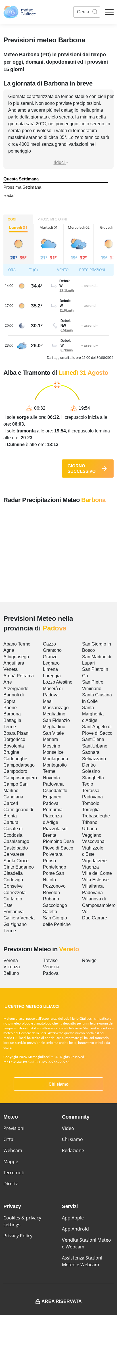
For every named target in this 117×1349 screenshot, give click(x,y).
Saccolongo (55, 905)
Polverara (52, 854)
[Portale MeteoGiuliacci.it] (19, 11)
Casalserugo (16, 841)
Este (7, 905)
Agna (8, 650)
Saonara (90, 752)
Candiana (13, 796)
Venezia (51, 966)
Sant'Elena (93, 739)
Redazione (73, 1150)
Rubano (51, 898)
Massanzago (56, 707)
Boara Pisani (16, 733)
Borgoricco (14, 739)
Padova (50, 803)
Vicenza (11, 966)
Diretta (10, 1184)
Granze (50, 656)
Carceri (10, 803)
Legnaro (51, 663)
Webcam (12, 1150)
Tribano (89, 822)
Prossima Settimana (22, 187)
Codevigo (13, 879)
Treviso (50, 960)
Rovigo (89, 960)
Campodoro (15, 771)
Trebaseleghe (96, 815)
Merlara (50, 739)
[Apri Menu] (109, 12)
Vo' (85, 911)
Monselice (53, 752)
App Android (75, 1229)
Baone (10, 707)
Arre (7, 682)
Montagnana (55, 758)
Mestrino (51, 746)
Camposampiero (20, 777)
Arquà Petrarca (18, 675)
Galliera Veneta (19, 917)
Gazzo (49, 644)
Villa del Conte (97, 873)
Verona (10, 960)
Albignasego (16, 656)
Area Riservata (61, 1301)
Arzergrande (15, 688)
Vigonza (90, 867)
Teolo (87, 784)
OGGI (12, 219)
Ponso (49, 860)
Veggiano (91, 835)
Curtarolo (12, 898)
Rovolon (51, 892)
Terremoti (13, 1172)
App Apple (73, 1218)
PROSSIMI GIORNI (52, 219)
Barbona (12, 713)
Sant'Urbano (94, 746)
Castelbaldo (15, 848)
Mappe (10, 1161)
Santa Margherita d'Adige (93, 714)
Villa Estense (95, 879)
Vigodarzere (94, 860)
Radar (9, 195)
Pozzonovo (54, 886)
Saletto (50, 911)
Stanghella (93, 777)
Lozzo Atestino (57, 682)
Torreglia (91, 809)
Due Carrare (94, 917)
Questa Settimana (21, 178)
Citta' (8, 1139)
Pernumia (52, 809)
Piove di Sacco (58, 848)
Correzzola (14, 892)
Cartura (10, 822)
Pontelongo (54, 867)
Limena (50, 669)
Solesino (91, 771)
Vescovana (93, 841)
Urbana (89, 828)
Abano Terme (16, 644)
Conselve (13, 886)
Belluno (11, 973)
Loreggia (52, 675)
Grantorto (52, 650)
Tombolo (90, 803)
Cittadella (13, 873)
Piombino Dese (58, 841)
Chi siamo (58, 1084)
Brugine (11, 752)
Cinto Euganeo (18, 867)
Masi (48, 701)
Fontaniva (13, 911)
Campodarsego (19, 765)
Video (68, 1128)
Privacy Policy (17, 1236)
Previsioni (13, 1128)
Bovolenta (13, 746)
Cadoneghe (15, 758)
